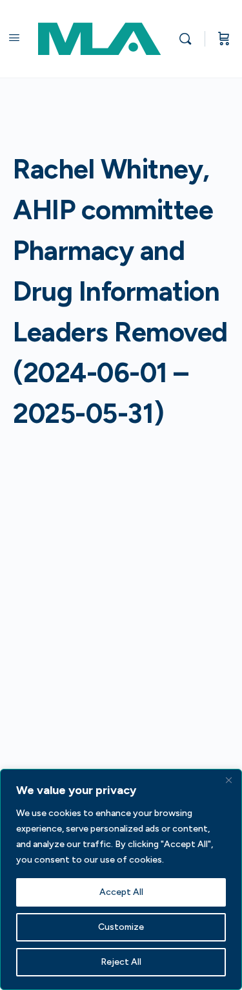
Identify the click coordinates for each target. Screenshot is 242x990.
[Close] (228, 780)
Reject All (121, 961)
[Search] (188, 39)
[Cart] (224, 39)
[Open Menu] (14, 37)
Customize (121, 926)
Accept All (121, 892)
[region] (121, 879)
